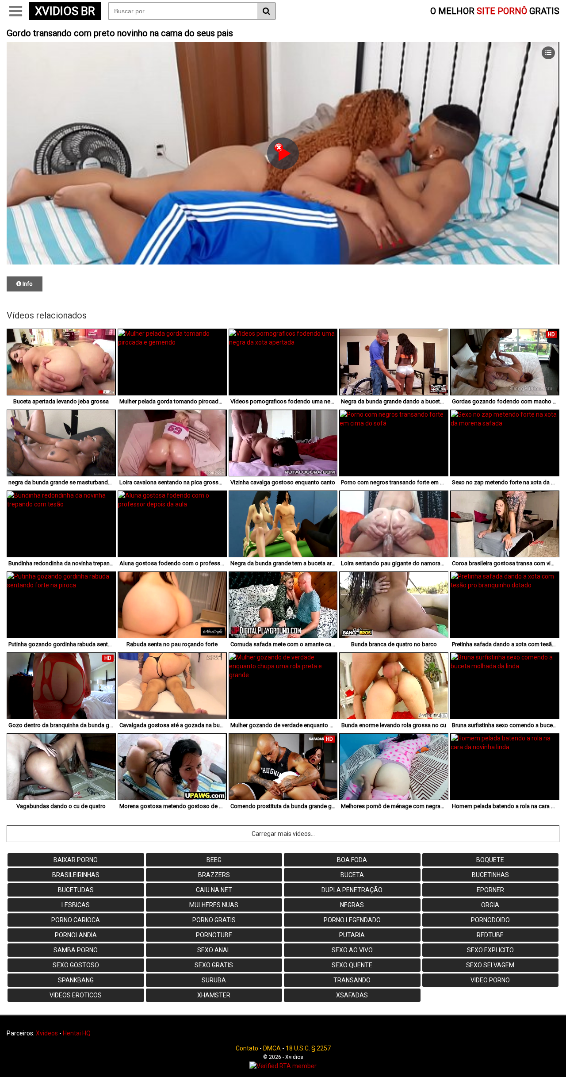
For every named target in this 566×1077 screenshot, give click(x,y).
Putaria (352, 935)
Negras (352, 904)
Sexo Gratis (214, 965)
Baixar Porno (76, 859)
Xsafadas (352, 995)
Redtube (490, 935)
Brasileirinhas (75, 874)
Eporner (490, 889)
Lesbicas (75, 904)
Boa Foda (352, 859)
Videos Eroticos (76, 995)
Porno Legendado (352, 920)
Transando (352, 980)
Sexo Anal (213, 950)
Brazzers (214, 874)
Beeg (214, 859)
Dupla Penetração (351, 889)
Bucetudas (76, 889)
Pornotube (214, 935)
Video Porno (490, 980)
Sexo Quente (352, 965)
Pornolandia (76, 935)
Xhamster (213, 995)
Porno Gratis (214, 920)
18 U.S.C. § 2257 (308, 1048)
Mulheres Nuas (213, 904)
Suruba (214, 980)
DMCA (272, 1048)
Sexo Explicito (490, 950)
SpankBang (76, 980)
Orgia (490, 904)
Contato (247, 1048)
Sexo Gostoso (76, 965)
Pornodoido (490, 920)
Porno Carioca (75, 920)
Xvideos (47, 1033)
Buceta (352, 874)
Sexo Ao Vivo (352, 950)
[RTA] (283, 1066)
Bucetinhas (490, 874)
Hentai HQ (77, 1033)
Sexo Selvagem (490, 965)
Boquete (490, 859)
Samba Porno (76, 950)
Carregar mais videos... (283, 833)
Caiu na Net (214, 889)
